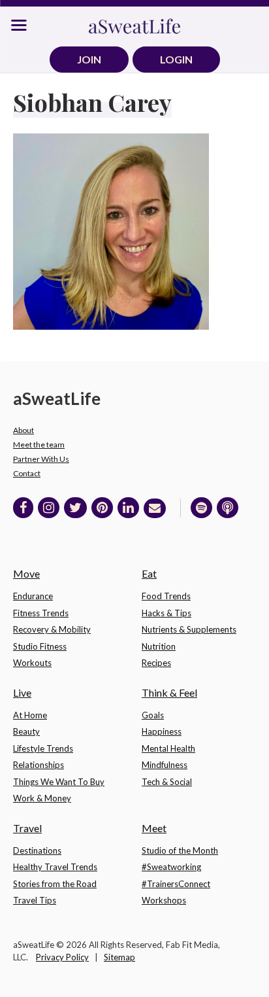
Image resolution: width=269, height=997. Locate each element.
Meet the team (39, 444)
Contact (26, 473)
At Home (30, 715)
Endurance (33, 596)
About (23, 430)
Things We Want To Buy (58, 782)
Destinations (37, 850)
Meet (154, 828)
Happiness (162, 731)
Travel (27, 828)
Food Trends (166, 596)
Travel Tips (34, 900)
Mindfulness (164, 765)
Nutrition (159, 646)
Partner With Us (41, 459)
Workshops (164, 900)
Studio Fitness (40, 646)
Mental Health (168, 748)
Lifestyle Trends (43, 748)
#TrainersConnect (176, 884)
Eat (149, 573)
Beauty (26, 731)
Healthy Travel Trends (55, 867)
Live (22, 692)
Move (26, 573)
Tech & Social (167, 782)
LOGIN (176, 59)
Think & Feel (169, 692)
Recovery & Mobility (52, 629)
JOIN (89, 59)
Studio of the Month (180, 850)
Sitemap (119, 957)
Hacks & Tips (166, 613)
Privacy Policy (62, 957)
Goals (153, 715)
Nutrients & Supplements (189, 629)
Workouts (32, 662)
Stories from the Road (55, 884)
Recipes (156, 662)
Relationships (38, 765)
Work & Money (42, 798)
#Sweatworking (171, 867)
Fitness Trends (41, 613)
